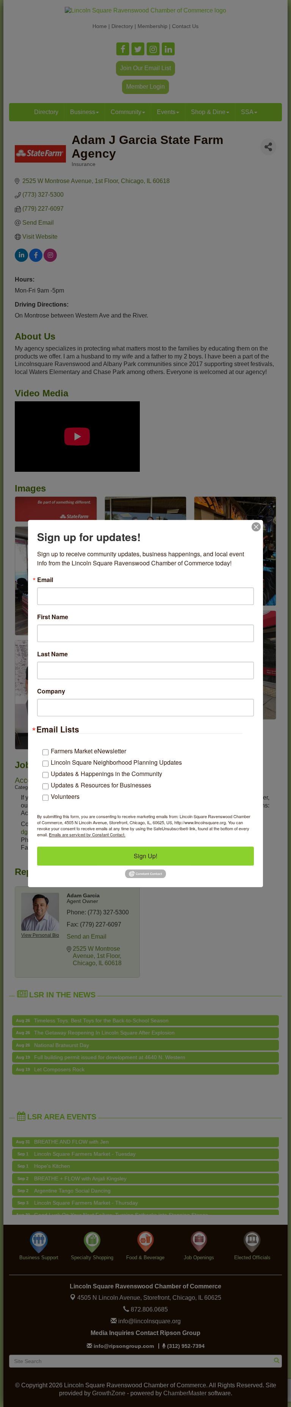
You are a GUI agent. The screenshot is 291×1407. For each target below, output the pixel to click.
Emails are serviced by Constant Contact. (87, 834)
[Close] (256, 526)
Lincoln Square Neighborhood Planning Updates (116, 762)
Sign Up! (145, 855)
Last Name (52, 654)
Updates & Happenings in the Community (106, 773)
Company (51, 691)
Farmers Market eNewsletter (88, 751)
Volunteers (65, 796)
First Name (52, 617)
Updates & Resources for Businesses (101, 785)
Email (45, 580)
